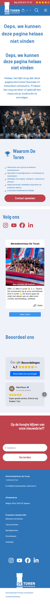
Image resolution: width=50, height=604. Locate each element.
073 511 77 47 (12, 480)
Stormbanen (11, 536)
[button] (5, 394)
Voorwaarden (11, 592)
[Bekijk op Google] (12, 388)
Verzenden (25, 457)
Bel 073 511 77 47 (23, 2)
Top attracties (12, 524)
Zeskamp (9, 542)
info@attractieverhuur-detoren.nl (21, 486)
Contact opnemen (25, 198)
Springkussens (12, 530)
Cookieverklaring (13, 596)
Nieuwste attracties (14, 518)
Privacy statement (25, 592)
